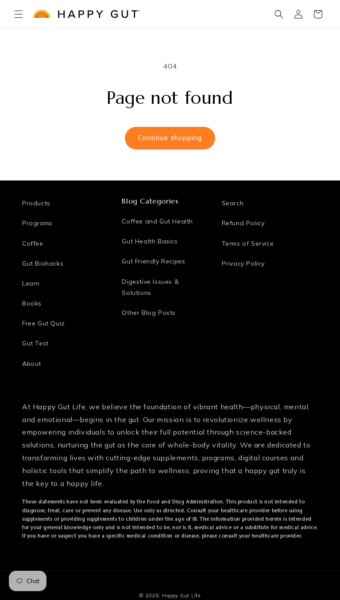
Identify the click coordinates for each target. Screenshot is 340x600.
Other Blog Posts (149, 313)
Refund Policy (243, 223)
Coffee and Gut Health (157, 221)
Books (32, 303)
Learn (31, 283)
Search (233, 203)
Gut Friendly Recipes (153, 261)
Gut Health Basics (150, 241)
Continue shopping (170, 137)
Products (36, 203)
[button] (18, 14)
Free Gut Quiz (43, 323)
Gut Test (35, 343)
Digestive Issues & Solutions (150, 287)
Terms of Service (248, 243)
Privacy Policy (243, 263)
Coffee (32, 243)
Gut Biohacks (42, 263)
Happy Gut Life (181, 595)
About (31, 364)
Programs (37, 223)
